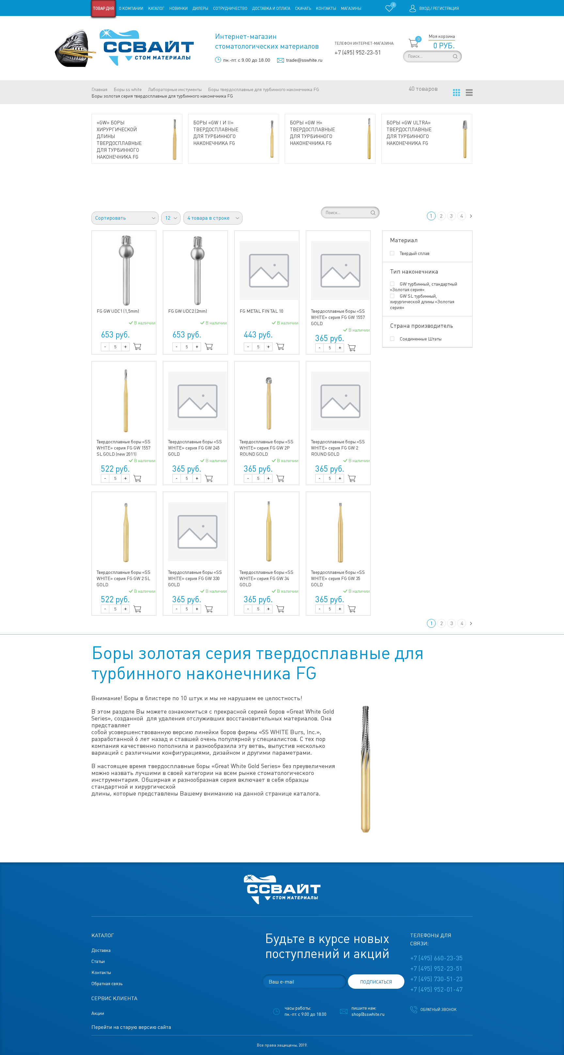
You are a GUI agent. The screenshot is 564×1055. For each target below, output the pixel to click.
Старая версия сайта (112, 25)
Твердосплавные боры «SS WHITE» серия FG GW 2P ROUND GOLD (266, 448)
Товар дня (103, 8)
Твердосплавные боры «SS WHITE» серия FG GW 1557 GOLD (338, 317)
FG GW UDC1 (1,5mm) (118, 311)
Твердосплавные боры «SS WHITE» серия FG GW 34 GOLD (266, 578)
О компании (131, 8)
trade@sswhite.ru (304, 60)
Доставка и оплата (271, 8)
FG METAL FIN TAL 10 (261, 311)
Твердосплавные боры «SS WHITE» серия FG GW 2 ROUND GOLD (338, 448)
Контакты (326, 8)
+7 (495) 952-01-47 (436, 989)
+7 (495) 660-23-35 (436, 958)
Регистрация (446, 8)
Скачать (303, 8)
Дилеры (200, 8)
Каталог (156, 8)
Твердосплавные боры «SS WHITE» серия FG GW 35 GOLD (338, 578)
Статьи (144, 25)
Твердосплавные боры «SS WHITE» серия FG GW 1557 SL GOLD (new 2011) (123, 448)
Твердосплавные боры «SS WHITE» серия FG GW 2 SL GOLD (123, 578)
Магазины (351, 8)
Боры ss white (128, 89)
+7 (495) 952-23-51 (358, 52)
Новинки (178, 8)
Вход (424, 8)
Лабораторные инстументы (175, 89)
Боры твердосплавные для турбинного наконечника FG (263, 89)
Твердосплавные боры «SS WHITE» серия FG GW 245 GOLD (195, 448)
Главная (99, 89)
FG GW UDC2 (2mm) (187, 311)
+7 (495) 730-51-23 (436, 979)
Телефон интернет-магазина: (364, 43)
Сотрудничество (230, 8)
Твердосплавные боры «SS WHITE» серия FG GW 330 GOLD (195, 578)
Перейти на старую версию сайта (131, 1027)
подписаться (376, 981)
